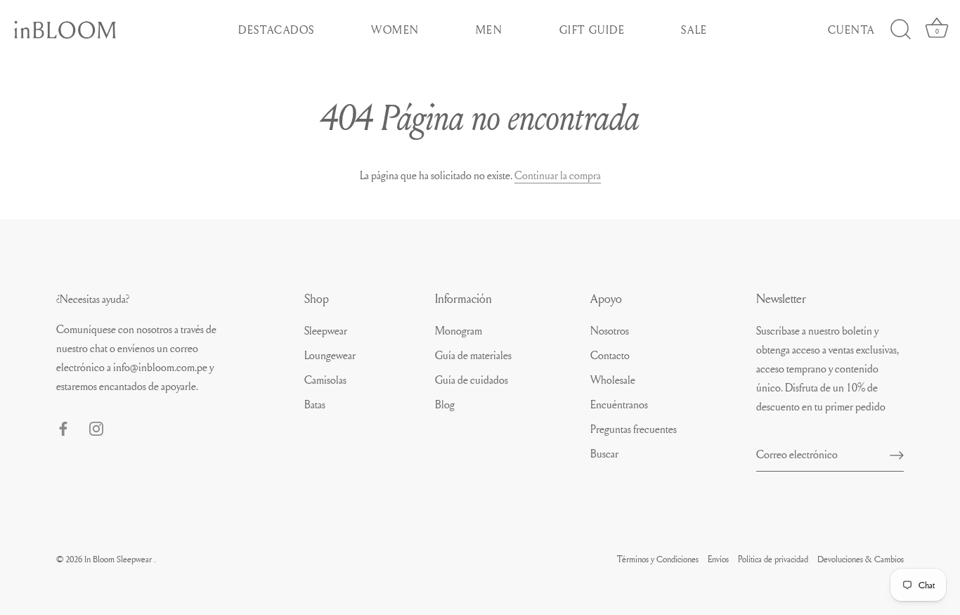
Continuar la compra (557, 175)
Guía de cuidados (471, 379)
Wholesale (612, 379)
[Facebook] (63, 426)
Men (489, 29)
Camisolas (325, 379)
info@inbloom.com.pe (160, 367)
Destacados (276, 29)
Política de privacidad (773, 558)
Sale (694, 29)
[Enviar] (897, 454)
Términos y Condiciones (658, 558)
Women (395, 29)
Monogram (458, 330)
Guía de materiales (473, 355)
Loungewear (330, 355)
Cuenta (851, 29)
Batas (314, 404)
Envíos (718, 558)
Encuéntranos (619, 404)
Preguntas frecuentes (633, 428)
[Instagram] (96, 426)
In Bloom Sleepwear (119, 558)
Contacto (610, 355)
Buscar (604, 453)
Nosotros (609, 330)
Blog (445, 404)
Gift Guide (592, 29)
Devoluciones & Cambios (860, 558)
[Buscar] (900, 29)
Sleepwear (325, 330)
